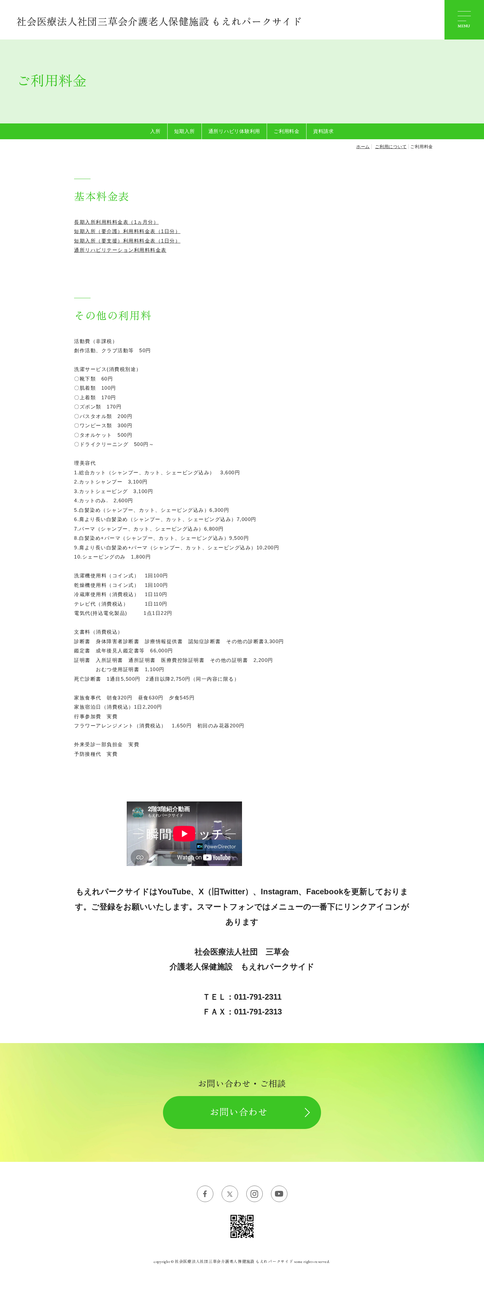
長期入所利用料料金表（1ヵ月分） (116, 222)
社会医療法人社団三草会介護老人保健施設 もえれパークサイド (159, 21)
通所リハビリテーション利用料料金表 (120, 250)
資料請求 (323, 131)
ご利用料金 (287, 131)
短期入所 (184, 131)
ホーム (363, 146)
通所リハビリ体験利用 (234, 131)
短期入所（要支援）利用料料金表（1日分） (127, 241)
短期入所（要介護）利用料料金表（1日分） (127, 231)
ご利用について (391, 146)
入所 (155, 131)
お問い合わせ (239, 1112)
